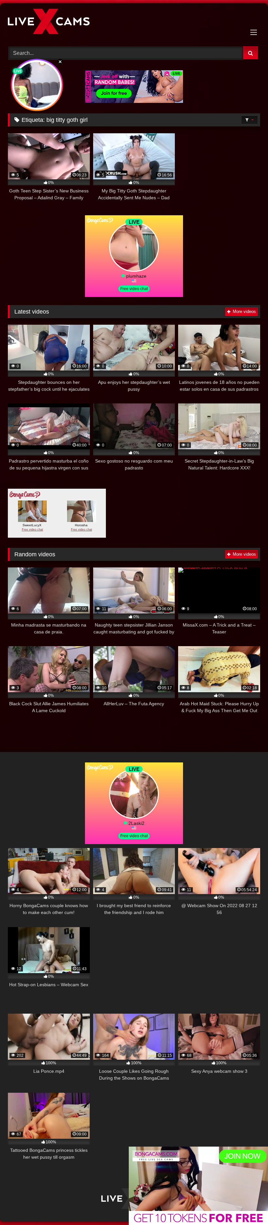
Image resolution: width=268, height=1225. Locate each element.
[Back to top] (248, 1205)
